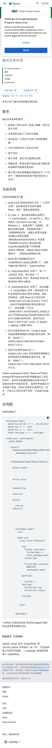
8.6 (30, 95)
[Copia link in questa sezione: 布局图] (15, 404)
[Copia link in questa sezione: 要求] (12, 112)
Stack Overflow (9, 722)
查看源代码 (30, 90)
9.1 (17, 95)
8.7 (26, 95)
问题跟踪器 (7, 713)
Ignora (26, 43)
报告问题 (10, 90)
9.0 (21, 95)
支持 (4, 708)
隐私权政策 (14, 734)
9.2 (12, 95)
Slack (4, 717)
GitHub (5, 696)
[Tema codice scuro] (48, 417)
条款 (4, 734)
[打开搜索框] (37, 3)
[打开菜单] (5, 3)
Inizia (26, 50)
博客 (4, 692)
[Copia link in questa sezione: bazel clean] (25, 636)
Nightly (5, 95)
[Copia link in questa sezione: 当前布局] (19, 189)
